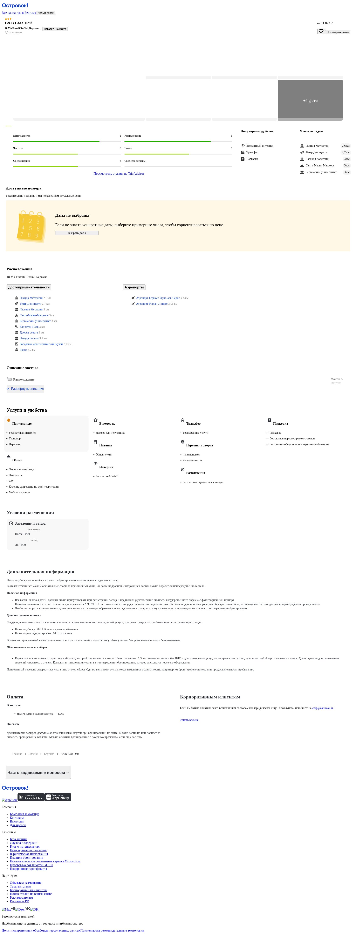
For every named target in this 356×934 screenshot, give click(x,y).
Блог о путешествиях (25, 846)
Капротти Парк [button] (29, 326)
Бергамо (49, 753)
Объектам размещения (25, 882)
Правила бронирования (26, 857)
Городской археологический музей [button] (41, 344)
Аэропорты (134, 287)
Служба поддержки (23, 843)
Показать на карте (55, 29)
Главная (17, 753)
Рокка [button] (23, 349)
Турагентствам (20, 886)
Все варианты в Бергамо (19, 12)
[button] (79, 79)
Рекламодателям (21, 897)
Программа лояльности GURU (31, 865)
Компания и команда (24, 814)
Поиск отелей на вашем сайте (31, 894)
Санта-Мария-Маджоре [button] (34, 315)
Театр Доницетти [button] (30, 303)
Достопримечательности (29, 287)
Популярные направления (28, 850)
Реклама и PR (19, 901)
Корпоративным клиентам (28, 890)
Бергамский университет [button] (35, 321)
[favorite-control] (321, 31)
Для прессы (18, 825)
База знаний (18, 839)
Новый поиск (46, 12)
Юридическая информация (29, 854)
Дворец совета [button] (29, 332)
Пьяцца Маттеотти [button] (31, 298)
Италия (33, 753)
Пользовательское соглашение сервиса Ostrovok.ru (45, 861)
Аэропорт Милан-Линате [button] (151, 303)
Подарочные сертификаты (28, 868)
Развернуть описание (27, 388)
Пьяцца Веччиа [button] (29, 338)
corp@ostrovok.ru (323, 708)
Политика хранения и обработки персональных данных (41, 930)
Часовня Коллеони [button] (31, 309)
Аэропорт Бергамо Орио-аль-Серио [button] (158, 298)
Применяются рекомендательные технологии (112, 930)
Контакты (17, 817)
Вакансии (17, 821)
